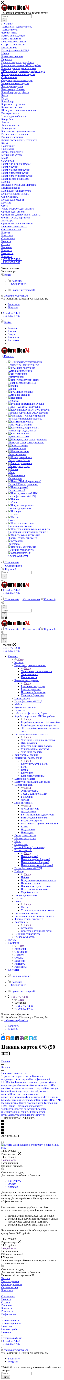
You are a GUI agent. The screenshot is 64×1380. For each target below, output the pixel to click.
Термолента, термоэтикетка (36, 671)
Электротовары (29, 790)
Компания (20, 948)
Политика (6, 1326)
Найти (6, 1377)
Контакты (6, 1308)
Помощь (6, 1332)
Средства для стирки (24, 1109)
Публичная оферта (11, 1338)
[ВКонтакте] (3, 1038)
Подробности (8, 1160)
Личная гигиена (30, 808)
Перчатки (42, 1082)
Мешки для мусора (18, 1100)
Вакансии (6, 1305)
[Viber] (22, 1038)
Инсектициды (21, 1079)
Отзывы (5, 1302)
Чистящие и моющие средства (38, 740)
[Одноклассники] (8, 1038)
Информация (8, 1314)
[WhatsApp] (26, 1038)
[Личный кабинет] (2, 603)
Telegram (13, 307)
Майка (11, 1082)
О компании (8, 1296)
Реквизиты (7, 1311)
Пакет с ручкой (29, 856)
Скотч (24, 907)
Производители (10, 1281)
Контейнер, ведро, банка (35, 763)
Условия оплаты (10, 1320)
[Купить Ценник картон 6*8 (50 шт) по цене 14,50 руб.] (32, 1147)
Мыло (32, 1100)
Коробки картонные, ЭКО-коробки (40, 722)
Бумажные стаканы (26, 1082)
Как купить (14, 1180)
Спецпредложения (11, 1284)
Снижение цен (9, 1287)
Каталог (18, 662)
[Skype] (31, 1038)
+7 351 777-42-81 (12, 259)
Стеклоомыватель (35, 1114)
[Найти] (4, 20)
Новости (6, 1299)
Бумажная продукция (33, 686)
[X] (17, 1038)
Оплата (12, 1183)
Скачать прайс (9, 1329)
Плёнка (25, 877)
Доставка (13, 1186)
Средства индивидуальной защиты (23, 1110)
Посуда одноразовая (27, 1106)
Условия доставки (11, 1323)
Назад (21, 659)
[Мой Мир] (12, 1038)
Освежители (43, 1100)
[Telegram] (35, 1038)
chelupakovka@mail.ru (16, 295)
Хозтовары (27, 928)
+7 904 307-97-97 (10, 262)
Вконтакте (14, 304)
